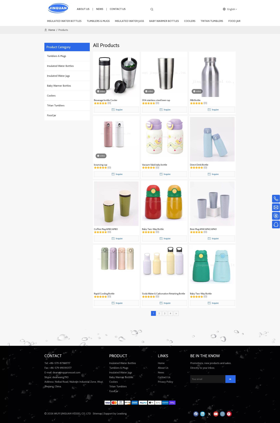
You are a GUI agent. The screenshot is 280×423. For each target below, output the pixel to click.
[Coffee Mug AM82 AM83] (116, 203)
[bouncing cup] (116, 133)
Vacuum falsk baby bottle (154, 164)
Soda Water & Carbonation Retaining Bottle (163, 293)
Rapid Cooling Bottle (104, 293)
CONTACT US (118, 9)
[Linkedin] (202, 414)
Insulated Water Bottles (60, 65)
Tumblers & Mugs (56, 56)
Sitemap (97, 413)
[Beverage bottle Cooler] (116, 74)
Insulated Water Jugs (58, 75)
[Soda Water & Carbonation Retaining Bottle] (164, 260)
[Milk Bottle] (212, 81)
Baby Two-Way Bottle (153, 229)
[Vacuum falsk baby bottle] (164, 136)
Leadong (122, 413)
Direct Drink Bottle (199, 164)
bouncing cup (100, 164)
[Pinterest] (229, 414)
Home (161, 363)
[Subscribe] (230, 379)
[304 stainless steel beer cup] (164, 72)
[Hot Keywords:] (152, 9)
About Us (163, 367)
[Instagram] (222, 414)
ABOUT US (83, 9)
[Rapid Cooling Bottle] (116, 258)
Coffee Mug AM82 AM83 (106, 229)
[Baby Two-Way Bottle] (164, 201)
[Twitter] (209, 414)
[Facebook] (195, 414)
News (161, 372)
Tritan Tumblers (55, 105)
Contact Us (164, 377)
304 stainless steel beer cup (156, 100)
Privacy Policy (165, 381)
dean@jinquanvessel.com (66, 372)
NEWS (99, 9)
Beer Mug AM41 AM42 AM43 (203, 229)
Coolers (51, 95)
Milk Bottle (195, 100)
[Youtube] (215, 414)
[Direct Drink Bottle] (212, 138)
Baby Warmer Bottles (59, 85)
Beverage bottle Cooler (105, 100)
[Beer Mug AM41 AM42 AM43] (212, 203)
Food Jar (51, 115)
